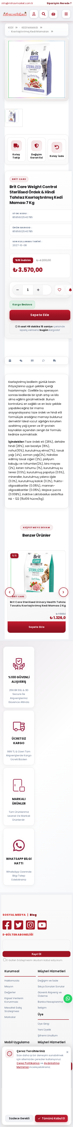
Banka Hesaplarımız (50, 1002)
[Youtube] (43, 928)
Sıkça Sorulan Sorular (51, 986)
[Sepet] (53, 14)
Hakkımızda (11, 980)
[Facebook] (8, 928)
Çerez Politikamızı (28, 1063)
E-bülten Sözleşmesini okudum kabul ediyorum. (34, 960)
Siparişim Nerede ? (59, 3)
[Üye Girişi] (34, 14)
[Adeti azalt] (17, 290)
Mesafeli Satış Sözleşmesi (13, 1009)
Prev (9, 592)
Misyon (8, 986)
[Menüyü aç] (66, 14)
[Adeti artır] (38, 290)
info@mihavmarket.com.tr (17, 3)
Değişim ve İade (48, 980)
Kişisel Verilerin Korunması (13, 1000)
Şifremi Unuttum (48, 1035)
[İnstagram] (31, 928)
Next (63, 592)
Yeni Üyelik (44, 1029)
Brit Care (19, 179)
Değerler (10, 992)
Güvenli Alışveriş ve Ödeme (50, 994)
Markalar (10, 1017)
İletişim (42, 1008)
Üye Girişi (43, 1024)
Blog (33, 915)
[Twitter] (19, 928)
